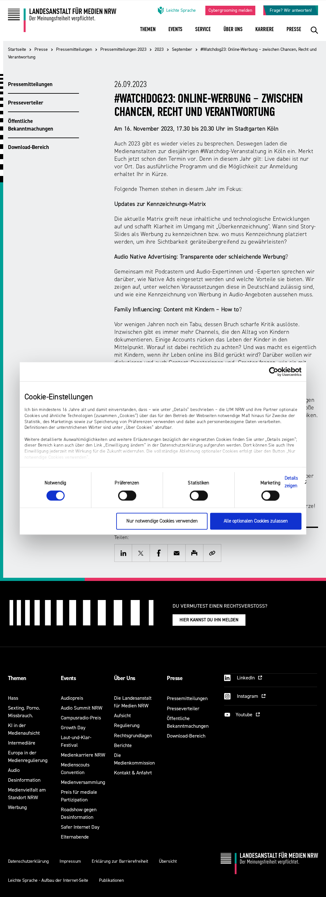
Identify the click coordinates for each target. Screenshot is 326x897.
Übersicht (168, 861)
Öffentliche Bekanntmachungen (30, 125)
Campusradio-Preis (81, 717)
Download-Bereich (28, 147)
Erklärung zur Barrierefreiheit (120, 861)
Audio (14, 770)
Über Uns (124, 678)
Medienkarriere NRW (83, 755)
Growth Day (73, 727)
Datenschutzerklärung (28, 861)
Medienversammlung (83, 782)
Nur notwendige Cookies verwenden (162, 521)
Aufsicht (122, 715)
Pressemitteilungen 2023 (123, 49)
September (182, 49)
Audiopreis (72, 698)
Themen (17, 678)
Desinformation (24, 780)
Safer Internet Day (80, 827)
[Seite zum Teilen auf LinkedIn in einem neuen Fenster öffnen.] (123, 553)
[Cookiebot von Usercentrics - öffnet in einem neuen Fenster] (273, 371)
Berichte (123, 745)
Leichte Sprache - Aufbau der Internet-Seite (48, 880)
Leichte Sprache (181, 10)
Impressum (70, 861)
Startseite (17, 49)
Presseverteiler (25, 102)
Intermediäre (21, 742)
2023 (159, 49)
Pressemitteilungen (74, 49)
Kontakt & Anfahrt (133, 772)
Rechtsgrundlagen (133, 735)
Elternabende (75, 836)
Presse (41, 49)
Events (68, 678)
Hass (13, 698)
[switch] (127, 495)
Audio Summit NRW (81, 708)
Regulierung (126, 725)
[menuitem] (148, 33)
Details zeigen (291, 482)
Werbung (17, 807)
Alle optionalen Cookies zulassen (256, 521)
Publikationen (111, 880)
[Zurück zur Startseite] (62, 22)
